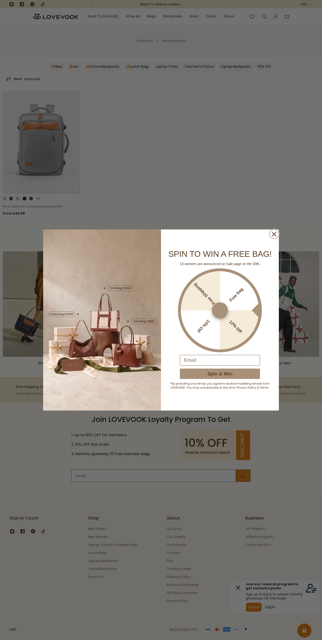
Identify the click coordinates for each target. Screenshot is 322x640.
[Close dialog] (274, 234)
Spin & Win (219, 373)
